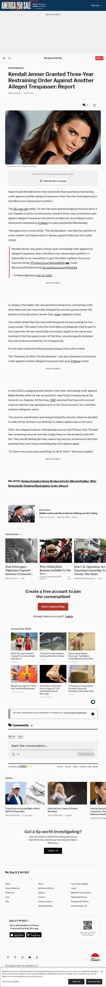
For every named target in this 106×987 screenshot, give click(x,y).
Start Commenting (53, 606)
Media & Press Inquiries (81, 893)
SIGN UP (99, 58)
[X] (15, 957)
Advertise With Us (46, 888)
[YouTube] (29, 957)
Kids (7, 901)
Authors (41, 893)
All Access (9, 893)
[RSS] (36, 957)
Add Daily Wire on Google (55, 181)
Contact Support (45, 901)
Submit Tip (53, 851)
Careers (41, 897)
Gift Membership (45, 906)
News (7, 884)
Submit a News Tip (79, 906)
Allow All (76, 982)
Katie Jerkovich (14, 93)
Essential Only (94, 982)
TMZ (53, 400)
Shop (7, 897)
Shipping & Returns (79, 897)
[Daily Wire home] (53, 58)
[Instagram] (22, 957)
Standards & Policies (80, 901)
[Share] (94, 105)
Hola (57, 314)
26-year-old (21, 208)
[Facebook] (7, 957)
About (40, 884)
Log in (69, 616)
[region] (53, 977)
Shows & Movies (12, 888)
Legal (73, 888)
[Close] (102, 972)
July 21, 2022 (44, 275)
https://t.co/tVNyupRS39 (49, 262)
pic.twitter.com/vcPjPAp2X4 (59, 267)
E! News (43, 222)
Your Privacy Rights (79, 884)
